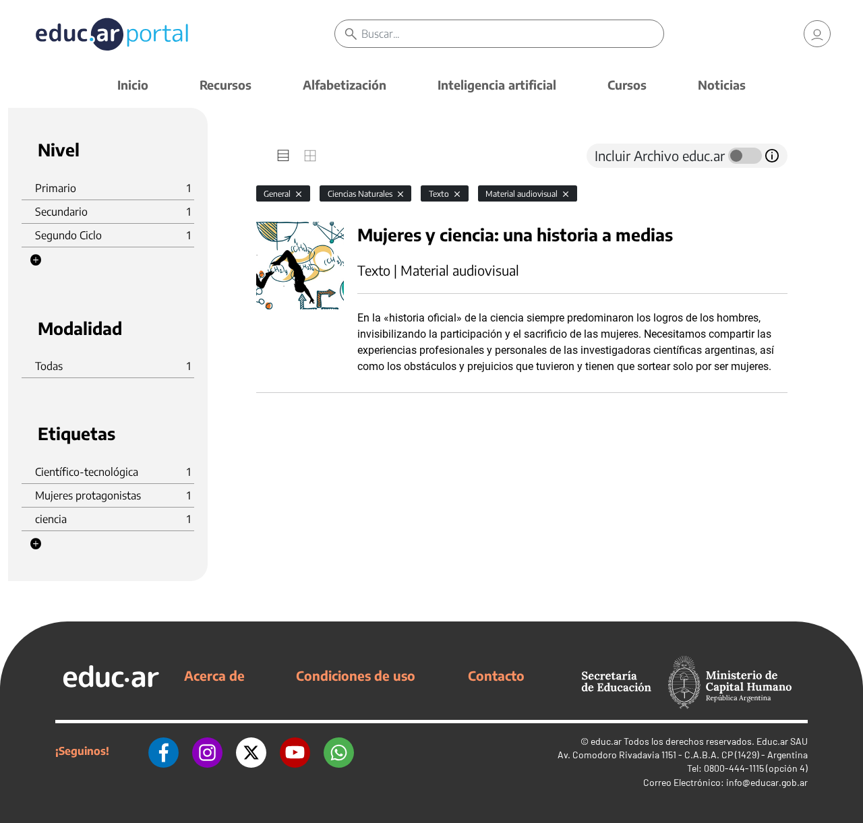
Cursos (627, 84)
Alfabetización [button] (344, 84)
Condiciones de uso (355, 675)
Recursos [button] (225, 84)
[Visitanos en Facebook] (163, 751)
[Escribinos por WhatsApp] (339, 751)
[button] (36, 260)
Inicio (132, 84)
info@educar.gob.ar (767, 782)
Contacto (496, 675)
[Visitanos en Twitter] (251, 751)
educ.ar (606, 741)
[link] (817, 33)
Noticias (722, 84)
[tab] (283, 155)
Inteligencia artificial (497, 84)
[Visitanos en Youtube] (295, 751)
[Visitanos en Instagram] (207, 751)
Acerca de (214, 675)
